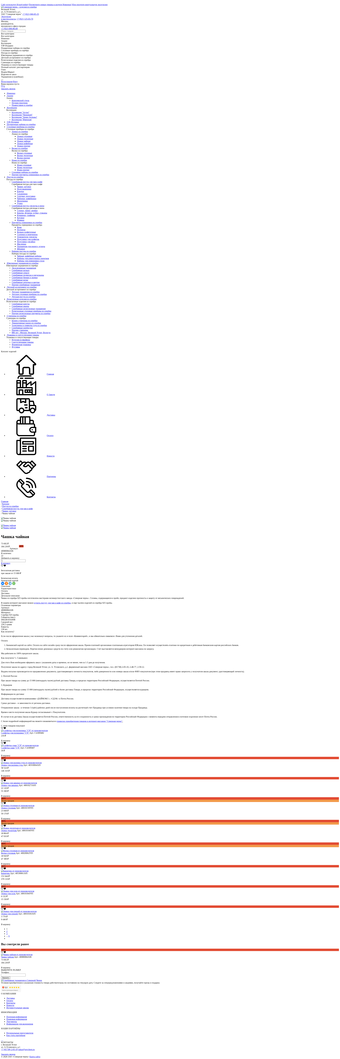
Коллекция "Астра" (20, 112)
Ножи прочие (23, 170)
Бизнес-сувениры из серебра (24, 320)
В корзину (5, 563)
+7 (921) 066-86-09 (9, 28)
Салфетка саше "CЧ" (10, 748)
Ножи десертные (24, 167)
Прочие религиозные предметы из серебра (31, 313)
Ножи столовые (24, 165)
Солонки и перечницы (27, 234)
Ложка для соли (8, 893)
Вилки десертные (25, 155)
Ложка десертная (9, 830)
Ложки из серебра (20, 131)
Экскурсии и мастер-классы (8, 17)
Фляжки (20, 220)
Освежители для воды (27, 237)
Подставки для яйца (26, 242)
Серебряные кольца (20, 270)
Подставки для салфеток (28, 239)
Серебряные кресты (21, 304)
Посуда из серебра (15, 177)
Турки (20, 203)
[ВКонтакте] (2, 583)
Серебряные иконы (20, 306)
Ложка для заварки (10, 785)
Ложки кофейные (25, 143)
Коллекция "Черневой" (22, 115)
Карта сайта (34, 1057)
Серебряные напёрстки (22, 328)
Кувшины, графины (26, 215)
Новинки (11, 93)
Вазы (19, 227)
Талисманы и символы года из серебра (29, 325)
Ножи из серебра (19, 160)
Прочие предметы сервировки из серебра (30, 175)
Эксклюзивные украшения (24, 268)
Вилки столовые (24, 153)
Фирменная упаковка (21, 344)
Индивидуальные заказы (17, 1008)
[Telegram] (10, 583)
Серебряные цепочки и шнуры (26, 282)
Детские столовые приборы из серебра (29, 294)
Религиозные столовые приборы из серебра (31, 311)
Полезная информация (16, 1017)
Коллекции (12, 107)
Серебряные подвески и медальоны (28, 275)
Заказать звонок (8, 89)
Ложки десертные (25, 139)
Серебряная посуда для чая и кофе (27, 182)
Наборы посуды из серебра (24, 251)
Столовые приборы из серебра (21, 127)
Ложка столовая (8, 808)
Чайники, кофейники (26, 198)
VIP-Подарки (13, 122)
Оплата (9, 1000)
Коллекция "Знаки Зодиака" (24, 117)
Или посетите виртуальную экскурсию (90, 4)
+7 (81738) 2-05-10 (9, 1049)
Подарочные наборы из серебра (21, 124)
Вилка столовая (8, 853)
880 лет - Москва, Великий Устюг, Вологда (31, 332)
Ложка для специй (9, 914)
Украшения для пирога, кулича (31, 246)
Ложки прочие (23, 146)
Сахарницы (22, 194)
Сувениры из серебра (16, 316)
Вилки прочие (23, 158)
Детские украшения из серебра (26, 292)
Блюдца (20, 191)
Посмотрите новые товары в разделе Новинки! (50, 4)
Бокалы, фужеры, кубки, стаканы (32, 213)
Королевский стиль (20, 100)
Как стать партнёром (15, 1035)
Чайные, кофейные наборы (29, 256)
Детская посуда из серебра (23, 297)
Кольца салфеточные (26, 232)
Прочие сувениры (20, 330)
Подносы (21, 230)
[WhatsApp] (13, 583)
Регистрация (6, 81)
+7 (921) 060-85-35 (30, 14)
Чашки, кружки (24, 186)
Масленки (21, 244)
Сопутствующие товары (23, 342)
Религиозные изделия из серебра (22, 299)
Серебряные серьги (20, 273)
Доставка (10, 998)
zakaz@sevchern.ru (26, 1049)
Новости (10, 1005)
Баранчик (5, 873)
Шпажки (21, 249)
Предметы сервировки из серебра (27, 222)
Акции (10, 96)
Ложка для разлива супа (12, 765)
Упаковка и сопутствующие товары (23, 335)
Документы (11, 1021)
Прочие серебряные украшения (26, 285)
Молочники (22, 201)
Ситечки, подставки (26, 196)
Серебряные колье (20, 280)
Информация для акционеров (19, 1024)
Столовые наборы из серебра (25, 172)
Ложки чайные (24, 141)
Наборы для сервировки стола (30, 261)
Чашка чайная (7, 957)
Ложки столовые (24, 136)
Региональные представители (19, 1033)
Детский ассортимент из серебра (22, 287)
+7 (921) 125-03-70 (24, 19)
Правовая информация (16, 1019)
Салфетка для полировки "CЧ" (15, 733)
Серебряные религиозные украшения (29, 309)
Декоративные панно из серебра (26, 323)
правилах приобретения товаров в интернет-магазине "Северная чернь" (89, 721)
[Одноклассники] (6, 583)
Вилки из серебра (20, 148)
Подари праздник (20, 103)
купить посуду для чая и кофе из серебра (52, 603)
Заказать (5, 978)
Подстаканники (24, 189)
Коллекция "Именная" (22, 119)
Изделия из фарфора (21, 340)
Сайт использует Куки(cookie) (14, 4)
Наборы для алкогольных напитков (33, 258)
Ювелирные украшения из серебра (22, 263)
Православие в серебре (22, 105)
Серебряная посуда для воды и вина (28, 206)
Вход (15, 81)
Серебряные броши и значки (25, 277)
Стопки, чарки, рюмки (27, 210)
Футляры (16, 347)
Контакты (10, 1003)
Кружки (20, 218)
